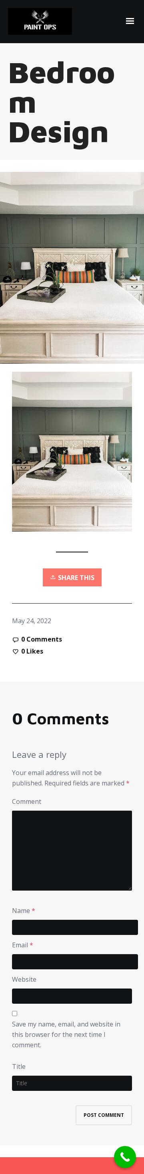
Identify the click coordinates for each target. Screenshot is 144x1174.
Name (21, 910)
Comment (26, 801)
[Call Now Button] (125, 1157)
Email (20, 945)
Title (19, 1066)
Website (24, 979)
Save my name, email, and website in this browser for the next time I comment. (66, 1034)
